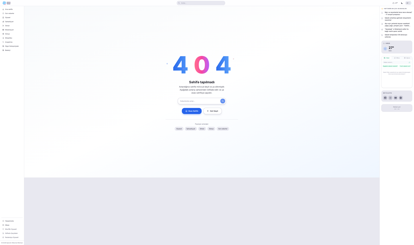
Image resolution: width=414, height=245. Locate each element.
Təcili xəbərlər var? (405, 66)
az (407, 3)
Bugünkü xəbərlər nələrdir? (390, 66)
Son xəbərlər (222, 129)
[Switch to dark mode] (402, 3)
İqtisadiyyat (191, 129)
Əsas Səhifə (193, 111)
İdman (202, 129)
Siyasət (179, 129)
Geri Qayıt (214, 111)
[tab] (386, 58)
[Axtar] (222, 101)
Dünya (211, 129)
